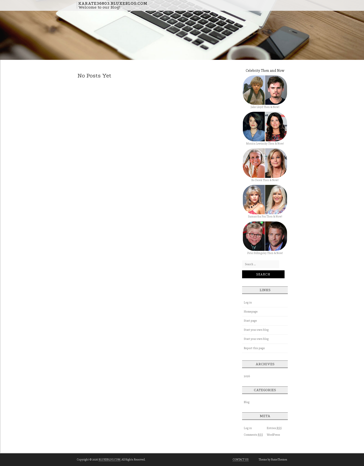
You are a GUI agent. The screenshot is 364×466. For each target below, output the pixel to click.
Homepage (251, 312)
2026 (247, 376)
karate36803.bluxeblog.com (112, 3)
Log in (248, 302)
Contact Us (241, 459)
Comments (253, 435)
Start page (250, 321)
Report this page (254, 348)
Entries (274, 428)
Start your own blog (256, 330)
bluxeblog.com (109, 459)
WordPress (273, 435)
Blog (246, 402)
